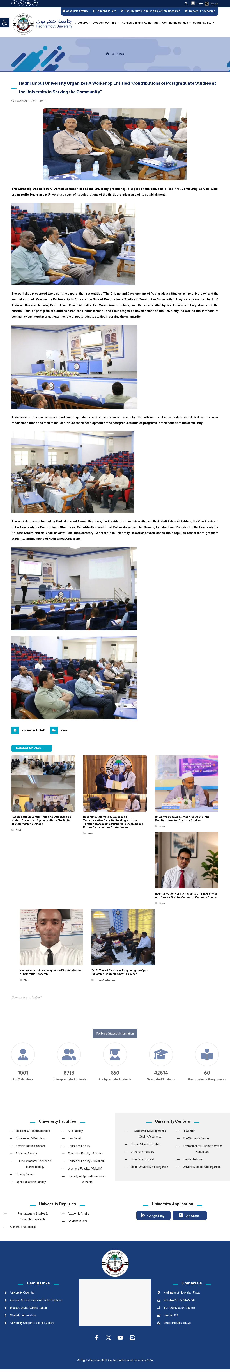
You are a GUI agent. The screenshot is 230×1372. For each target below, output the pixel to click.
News (64, 730)
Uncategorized (109, 980)
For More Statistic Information (115, 1046)
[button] (4, 22)
